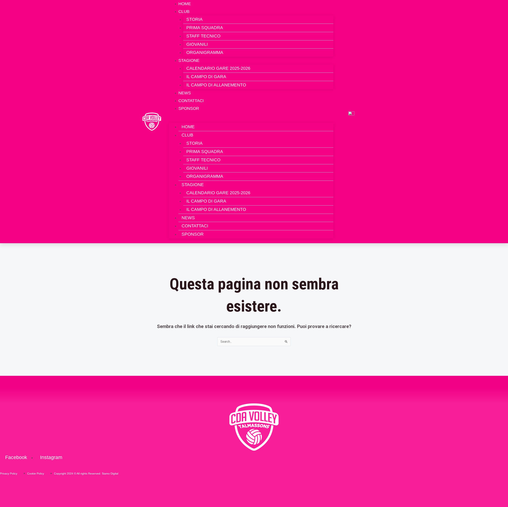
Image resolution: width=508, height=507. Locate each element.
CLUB (184, 11)
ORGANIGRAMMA (204, 52)
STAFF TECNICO (203, 35)
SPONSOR (188, 108)
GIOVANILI (197, 44)
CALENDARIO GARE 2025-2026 (218, 68)
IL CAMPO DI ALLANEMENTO (216, 84)
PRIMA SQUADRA (204, 27)
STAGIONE (188, 60)
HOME (188, 126)
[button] (251, 120)
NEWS (188, 217)
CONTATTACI (195, 225)
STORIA (194, 19)
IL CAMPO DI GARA (206, 76)
